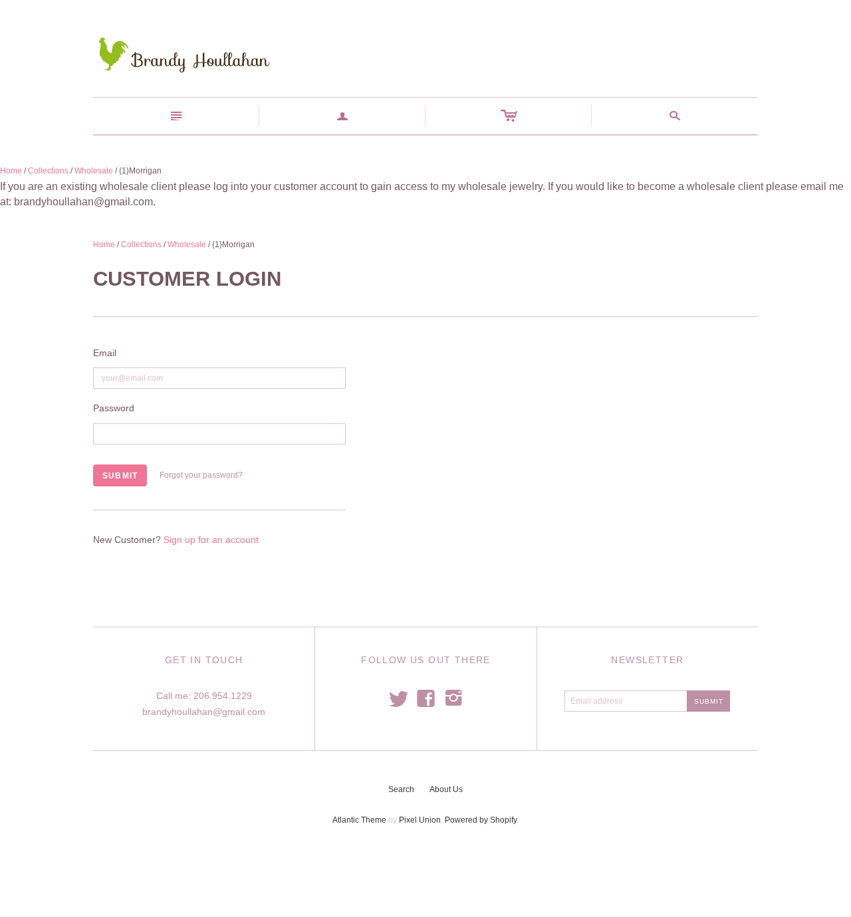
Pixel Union (420, 820)
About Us (446, 789)
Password (113, 408)
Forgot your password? (201, 475)
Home (11, 170)
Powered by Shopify (481, 820)
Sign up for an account (211, 539)
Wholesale (93, 170)
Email (104, 353)
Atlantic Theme (359, 820)
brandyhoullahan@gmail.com (203, 711)
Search (401, 789)
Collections (48, 170)
